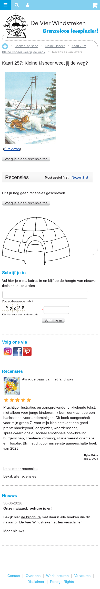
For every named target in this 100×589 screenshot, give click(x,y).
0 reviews (12, 149)
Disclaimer (35, 582)
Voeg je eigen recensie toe (26, 159)
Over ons (33, 576)
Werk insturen (57, 576)
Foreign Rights (62, 582)
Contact (13, 576)
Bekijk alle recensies (19, 476)
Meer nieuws (13, 531)
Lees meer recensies (20, 469)
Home (5, 46)
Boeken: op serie (26, 46)
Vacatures (82, 576)
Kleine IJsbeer (55, 46)
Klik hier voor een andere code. (20, 314)
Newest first (80, 177)
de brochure (31, 517)
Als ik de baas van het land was (47, 379)
